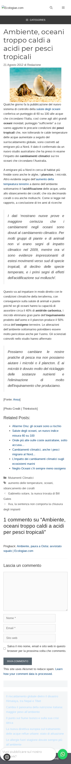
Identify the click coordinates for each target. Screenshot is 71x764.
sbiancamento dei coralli (19, 488)
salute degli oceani (48, 109)
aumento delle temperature (25, 483)
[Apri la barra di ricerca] (51, 7)
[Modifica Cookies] (6, 757)
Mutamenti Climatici (21, 477)
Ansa (16, 399)
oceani (48, 483)
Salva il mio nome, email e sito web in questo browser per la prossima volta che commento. (36, 649)
